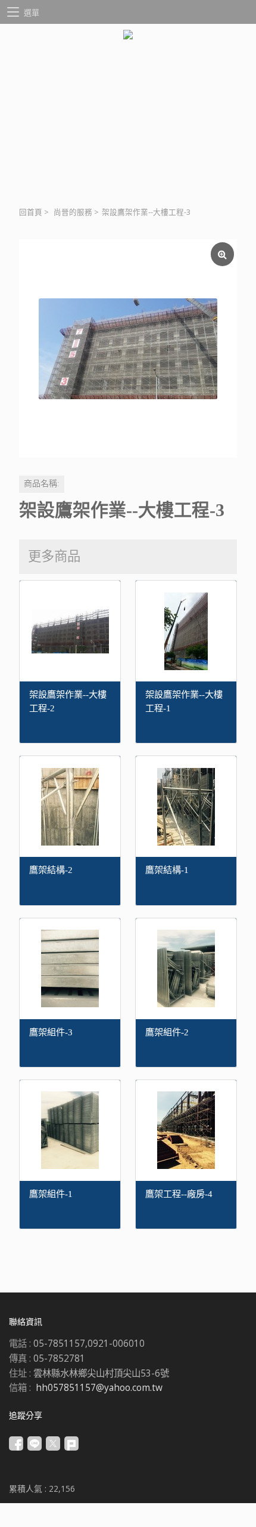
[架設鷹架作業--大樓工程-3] (128, 348)
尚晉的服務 (73, 212)
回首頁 (30, 212)
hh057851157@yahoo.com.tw (99, 1387)
